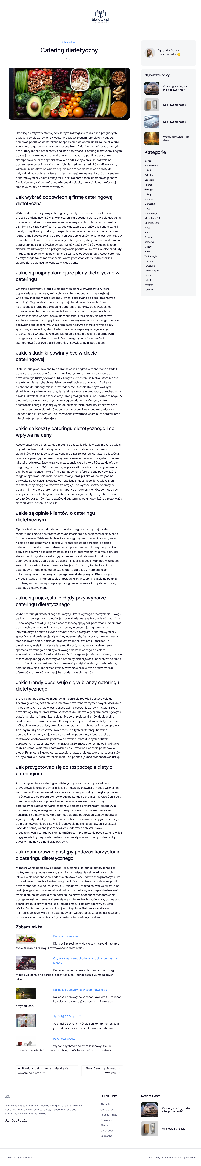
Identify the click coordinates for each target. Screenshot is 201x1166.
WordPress (191, 1157)
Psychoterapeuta (64, 1038)
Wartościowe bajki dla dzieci (176, 138)
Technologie (150, 256)
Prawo (147, 232)
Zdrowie (73, 42)
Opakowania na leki (174, 104)
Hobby (147, 194)
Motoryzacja (150, 213)
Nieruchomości (152, 218)
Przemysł (149, 237)
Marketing (149, 203)
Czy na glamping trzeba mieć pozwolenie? (177, 88)
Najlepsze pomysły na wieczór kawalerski (80, 989)
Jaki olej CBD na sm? (67, 1016)
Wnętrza (148, 285)
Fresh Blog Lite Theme (160, 1157)
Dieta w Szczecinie (65, 936)
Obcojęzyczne (151, 222)
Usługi (64, 42)
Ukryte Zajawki (152, 270)
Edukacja (149, 179)
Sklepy (148, 246)
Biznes (147, 160)
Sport (147, 251)
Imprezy (148, 199)
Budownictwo (151, 165)
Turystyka (149, 265)
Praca (147, 227)
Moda (147, 208)
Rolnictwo (149, 241)
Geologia (148, 189)
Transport (149, 261)
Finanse (148, 184)
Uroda (147, 275)
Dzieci (147, 170)
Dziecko (148, 175)
